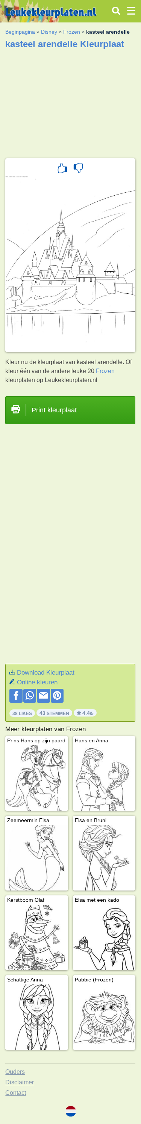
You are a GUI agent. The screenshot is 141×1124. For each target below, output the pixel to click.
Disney (49, 32)
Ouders (15, 1072)
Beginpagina (20, 32)
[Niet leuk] (78, 169)
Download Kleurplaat (45, 672)
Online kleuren (37, 682)
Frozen (71, 32)
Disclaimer (19, 1082)
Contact (15, 1093)
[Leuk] (62, 169)
